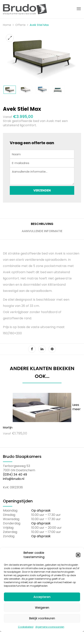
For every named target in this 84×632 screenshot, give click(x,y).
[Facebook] (32, 349)
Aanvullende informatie (42, 231)
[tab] (42, 225)
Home (7, 25)
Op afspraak (41, 510)
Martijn (8, 427)
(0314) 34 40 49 (15, 474)
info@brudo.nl (13, 479)
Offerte (20, 25)
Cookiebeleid (25, 626)
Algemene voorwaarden (49, 626)
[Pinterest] (52, 349)
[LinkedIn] (42, 349)
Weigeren (42, 608)
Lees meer (76, 407)
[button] (78, 555)
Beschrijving (42, 224)
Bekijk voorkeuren (42, 618)
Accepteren (42, 597)
